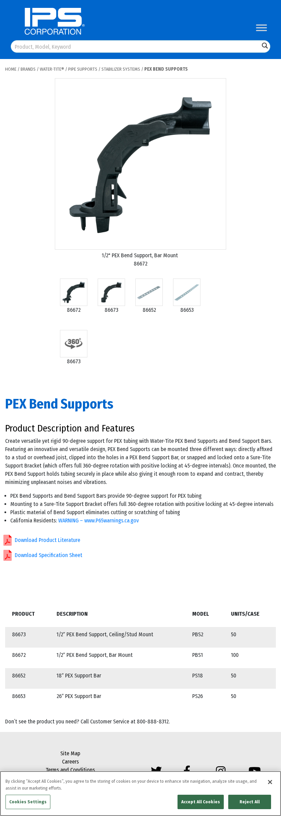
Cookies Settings (28, 801)
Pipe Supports (82, 69)
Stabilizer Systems (120, 69)
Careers (70, 761)
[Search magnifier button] (265, 45)
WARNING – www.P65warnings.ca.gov (98, 520)
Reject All (250, 801)
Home (10, 69)
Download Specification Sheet (48, 555)
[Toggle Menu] (261, 27)
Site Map (70, 753)
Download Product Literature (47, 540)
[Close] (270, 782)
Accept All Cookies (200, 801)
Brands (28, 69)
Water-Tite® (52, 69)
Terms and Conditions (70, 770)
